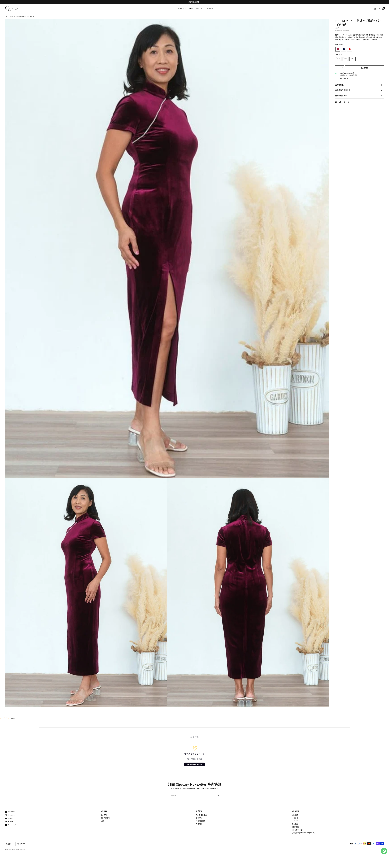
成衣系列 (181, 9)
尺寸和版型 (339, 85)
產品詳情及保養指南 (342, 90)
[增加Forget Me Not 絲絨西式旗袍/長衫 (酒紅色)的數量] (342, 68)
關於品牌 (199, 9)
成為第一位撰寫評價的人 (194, 764)
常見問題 (199, 824)
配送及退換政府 (201, 815)
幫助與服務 (295, 811)
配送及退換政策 (341, 95)
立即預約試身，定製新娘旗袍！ (194, 2)
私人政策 (295, 824)
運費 (340, 31)
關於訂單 (199, 811)
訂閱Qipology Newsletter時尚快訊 (303, 833)
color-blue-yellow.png (343, 49)
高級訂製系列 (105, 818)
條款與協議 (295, 827)
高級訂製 (199, 818)
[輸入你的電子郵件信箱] (218, 795)
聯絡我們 (210, 9)
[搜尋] (379, 8)
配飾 (102, 821)
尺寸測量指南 (200, 821)
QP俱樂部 (295, 818)
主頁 (6, 16)
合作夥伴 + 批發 (297, 830)
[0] (382, 8)
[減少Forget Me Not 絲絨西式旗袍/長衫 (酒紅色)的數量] (336, 68)
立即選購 (104, 811)
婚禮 (190, 9)
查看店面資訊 (344, 78)
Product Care (296, 821)
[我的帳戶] (374, 8)
